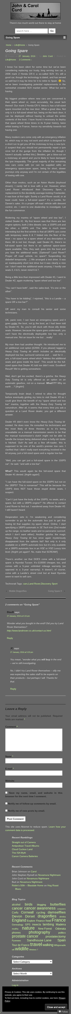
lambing (48, 924)
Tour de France (21, 944)
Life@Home (19, 45)
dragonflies (47, 916)
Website (9, 780)
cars (25, 583)
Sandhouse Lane (39, 940)
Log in (15, 985)
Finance (40, 920)
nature (28, 928)
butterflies (58, 904)
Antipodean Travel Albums (25, 845)
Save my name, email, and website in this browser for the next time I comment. (33, 795)
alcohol (16, 904)
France (59, 920)
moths (15, 929)
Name (8, 756)
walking (48, 945)
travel (36, 944)
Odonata (60, 928)
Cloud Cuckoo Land (22, 849)
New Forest (45, 928)
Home (8, 45)
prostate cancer (25, 936)
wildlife (22, 948)
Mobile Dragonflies (18, 591)
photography (39, 932)
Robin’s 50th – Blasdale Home (27, 885)
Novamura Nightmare (49, 875)
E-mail (8, 768)
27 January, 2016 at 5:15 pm (18, 616)
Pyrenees (16, 941)
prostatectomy (56, 936)
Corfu (15, 912)
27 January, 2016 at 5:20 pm (21, 652)
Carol (33, 871)
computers (61, 909)
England (19, 920)
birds (29, 904)
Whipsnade (60, 945)
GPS (27, 924)
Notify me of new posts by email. (26, 810)
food (48, 920)
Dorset (30, 916)
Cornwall (27, 912)
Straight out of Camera (24, 842)
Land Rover (34, 583)
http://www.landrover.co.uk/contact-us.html (29, 630)
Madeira (61, 924)
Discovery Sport (49, 583)
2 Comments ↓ (25, 60)
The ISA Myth (19, 852)
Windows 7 (33, 950)
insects (36, 924)
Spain (61, 940)
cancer (17, 908)
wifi (13, 950)
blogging (41, 904)
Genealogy (17, 924)
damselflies (57, 912)
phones (16, 932)
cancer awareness (40, 908)
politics (62, 932)
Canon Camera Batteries (25, 856)
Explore (31, 920)
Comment (11, 726)
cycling (40, 912)
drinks (62, 916)
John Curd (48, 56)
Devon (17, 916)
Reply (10, 638)
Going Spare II (55, 591)
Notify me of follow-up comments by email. (32, 803)
